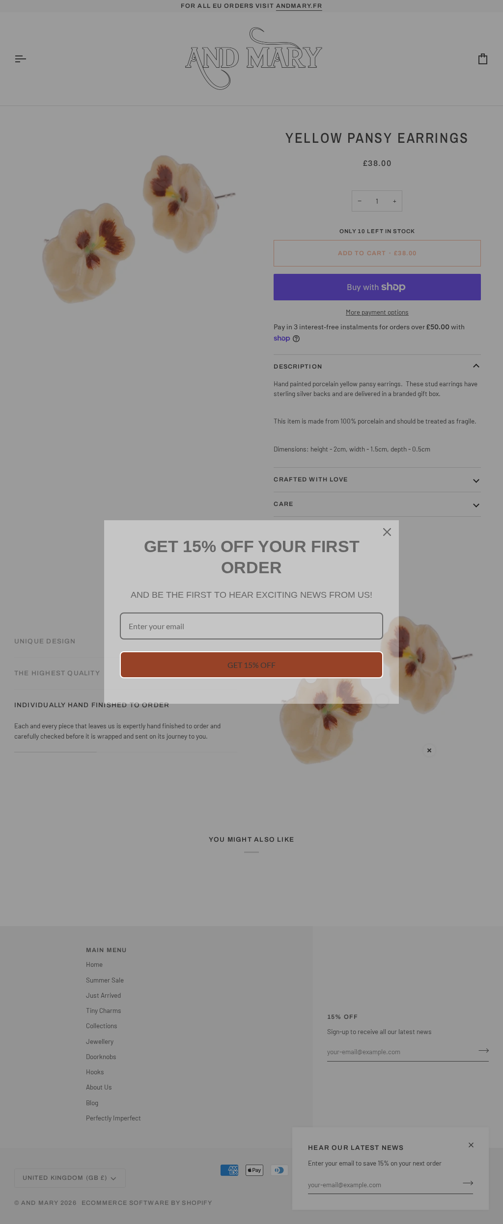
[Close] (387, 532)
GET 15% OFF (251, 664)
